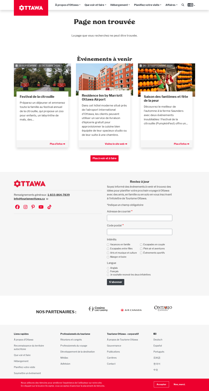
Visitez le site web (115, 143)
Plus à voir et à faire (104, 158)
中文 (155, 369)
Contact (111, 363)
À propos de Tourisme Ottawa (122, 339)
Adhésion (65, 363)
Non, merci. (179, 384)
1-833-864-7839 (59, 194)
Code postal (114, 225)
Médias (64, 357)
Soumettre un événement (27, 373)
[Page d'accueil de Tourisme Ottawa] (31, 8)
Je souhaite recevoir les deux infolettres (130, 274)
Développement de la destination (77, 351)
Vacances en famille (120, 244)
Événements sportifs (154, 252)
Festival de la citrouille (37, 97)
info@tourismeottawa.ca (29, 198)
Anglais (114, 268)
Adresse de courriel (118, 211)
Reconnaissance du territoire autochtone (29, 347)
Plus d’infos (56, 143)
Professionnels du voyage (73, 345)
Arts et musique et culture (123, 252)
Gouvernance (114, 345)
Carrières (112, 357)
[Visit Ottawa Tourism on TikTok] (49, 207)
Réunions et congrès (71, 339)
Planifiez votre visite (146, 5)
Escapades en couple (154, 244)
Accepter (161, 384)
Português (158, 351)
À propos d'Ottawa (67, 5)
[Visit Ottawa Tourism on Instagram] (25, 207)
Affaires (170, 5)
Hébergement (119, 5)
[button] (182, 5)
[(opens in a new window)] (104, 79)
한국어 (156, 363)
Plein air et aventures (154, 248)
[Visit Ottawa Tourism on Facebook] (17, 207)
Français (114, 271)
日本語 (156, 357)
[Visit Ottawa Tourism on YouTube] (41, 207)
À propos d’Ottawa (23, 339)
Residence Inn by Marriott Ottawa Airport (102, 97)
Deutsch (157, 339)
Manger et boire (118, 257)
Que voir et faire (94, 5)
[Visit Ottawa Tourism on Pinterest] (33, 207)
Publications (113, 351)
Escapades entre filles (121, 248)
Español (157, 345)
